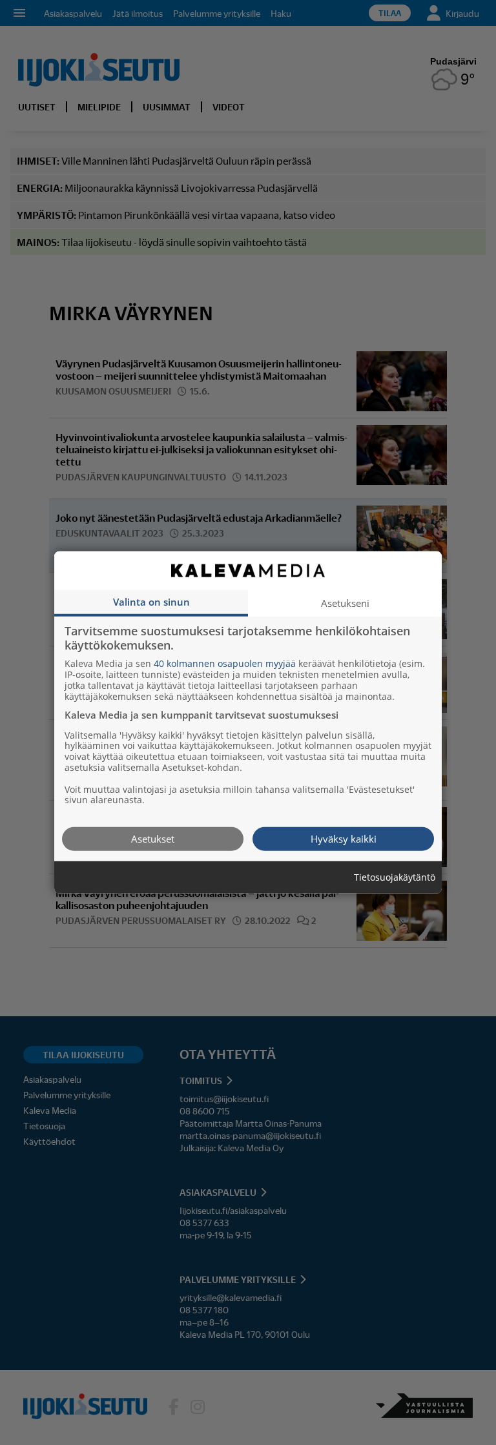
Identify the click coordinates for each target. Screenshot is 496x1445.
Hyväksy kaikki (344, 838)
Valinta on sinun (151, 601)
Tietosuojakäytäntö (394, 877)
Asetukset (152, 838)
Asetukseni (345, 603)
